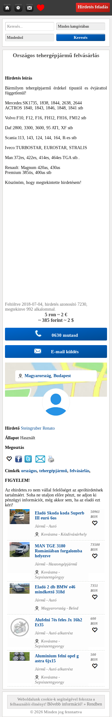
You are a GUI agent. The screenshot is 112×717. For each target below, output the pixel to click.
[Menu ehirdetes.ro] (19, 7)
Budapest (62, 375)
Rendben (94, 704)
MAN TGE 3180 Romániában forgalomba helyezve (58, 551)
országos (29, 470)
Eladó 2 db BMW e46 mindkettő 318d (55, 589)
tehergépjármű (53, 470)
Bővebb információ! (65, 704)
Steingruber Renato (38, 428)
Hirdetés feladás (93, 7)
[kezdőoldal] (7, 7)
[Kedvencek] (40, 7)
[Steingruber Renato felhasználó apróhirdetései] (56, 423)
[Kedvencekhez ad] (9, 461)
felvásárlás (79, 470)
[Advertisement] (56, 246)
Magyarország (38, 375)
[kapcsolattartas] (30, 7)
